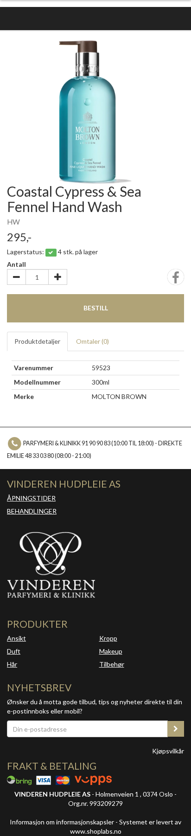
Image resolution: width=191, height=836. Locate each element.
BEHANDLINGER (32, 511)
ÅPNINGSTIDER (31, 498)
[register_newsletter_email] (175, 729)
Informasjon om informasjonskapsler (62, 822)
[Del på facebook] (175, 280)
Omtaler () (92, 341)
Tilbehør (111, 664)
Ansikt (16, 638)
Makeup (110, 651)
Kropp (108, 638)
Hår (12, 664)
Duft (13, 651)
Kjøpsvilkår (168, 751)
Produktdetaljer (37, 341)
